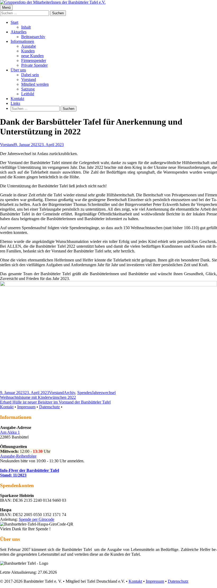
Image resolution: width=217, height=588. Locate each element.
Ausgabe (28, 46)
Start (14, 22)
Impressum (26, 407)
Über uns (18, 70)
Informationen (22, 41)
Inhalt (26, 27)
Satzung (28, 89)
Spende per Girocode (36, 519)
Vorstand (28, 79)
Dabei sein (30, 75)
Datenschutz (49, 407)
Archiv (69, 392)
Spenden (84, 392)
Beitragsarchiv (33, 36)
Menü (6, 8)
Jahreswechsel (104, 392)
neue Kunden (32, 55)
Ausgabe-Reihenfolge (18, 456)
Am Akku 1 (10, 432)
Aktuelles (18, 32)
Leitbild (27, 94)
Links (15, 103)
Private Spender (34, 65)
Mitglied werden (35, 84)
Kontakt (17, 98)
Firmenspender (33, 60)
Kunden (28, 51)
